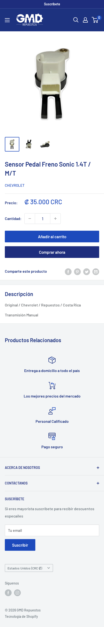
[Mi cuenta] (85, 20)
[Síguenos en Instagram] (17, 592)
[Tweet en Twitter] (86, 271)
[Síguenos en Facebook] (8, 592)
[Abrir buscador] (76, 20)
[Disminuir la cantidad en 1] (30, 218)
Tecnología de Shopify (21, 616)
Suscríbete (52, 4)
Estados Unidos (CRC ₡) (24, 568)
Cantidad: (13, 218)
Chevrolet (15, 185)
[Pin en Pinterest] (77, 271)
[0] (95, 20)
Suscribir (20, 544)
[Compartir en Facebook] (68, 271)
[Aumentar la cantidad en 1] (55, 218)
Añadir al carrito (52, 236)
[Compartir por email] (95, 271)
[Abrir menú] (7, 20)
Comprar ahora (52, 252)
